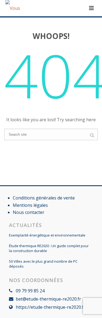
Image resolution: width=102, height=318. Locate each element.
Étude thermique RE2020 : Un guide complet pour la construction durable (49, 248)
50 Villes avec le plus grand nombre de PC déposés (43, 264)
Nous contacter (28, 212)
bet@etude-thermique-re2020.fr (48, 298)
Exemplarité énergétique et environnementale (47, 235)
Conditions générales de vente (44, 198)
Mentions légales (30, 205)
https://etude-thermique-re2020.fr (50, 307)
